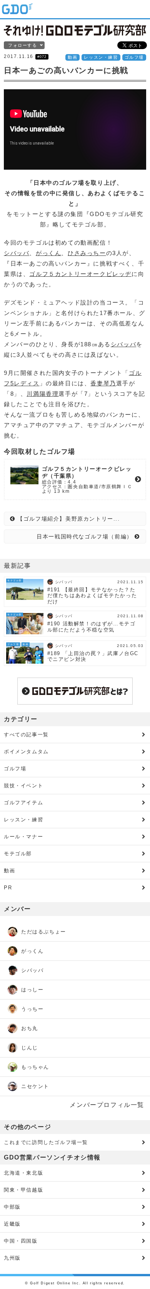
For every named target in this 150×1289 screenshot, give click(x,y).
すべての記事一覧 (26, 734)
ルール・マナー (23, 836)
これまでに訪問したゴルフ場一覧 (46, 1142)
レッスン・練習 (101, 57)
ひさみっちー (87, 253)
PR (8, 888)
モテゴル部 (18, 853)
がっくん (48, 253)
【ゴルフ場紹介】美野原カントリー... (67, 519)
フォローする (22, 45)
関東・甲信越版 (23, 1190)
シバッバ (16, 253)
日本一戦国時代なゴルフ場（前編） (86, 536)
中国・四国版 (21, 1241)
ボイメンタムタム (26, 751)
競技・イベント (23, 785)
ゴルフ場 (134, 57)
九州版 (12, 1258)
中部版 (12, 1207)
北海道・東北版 (23, 1173)
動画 (72, 57)
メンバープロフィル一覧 (107, 1105)
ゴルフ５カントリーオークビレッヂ (80, 274)
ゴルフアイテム (23, 802)
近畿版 (12, 1224)
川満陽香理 (42, 393)
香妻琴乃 (103, 383)
